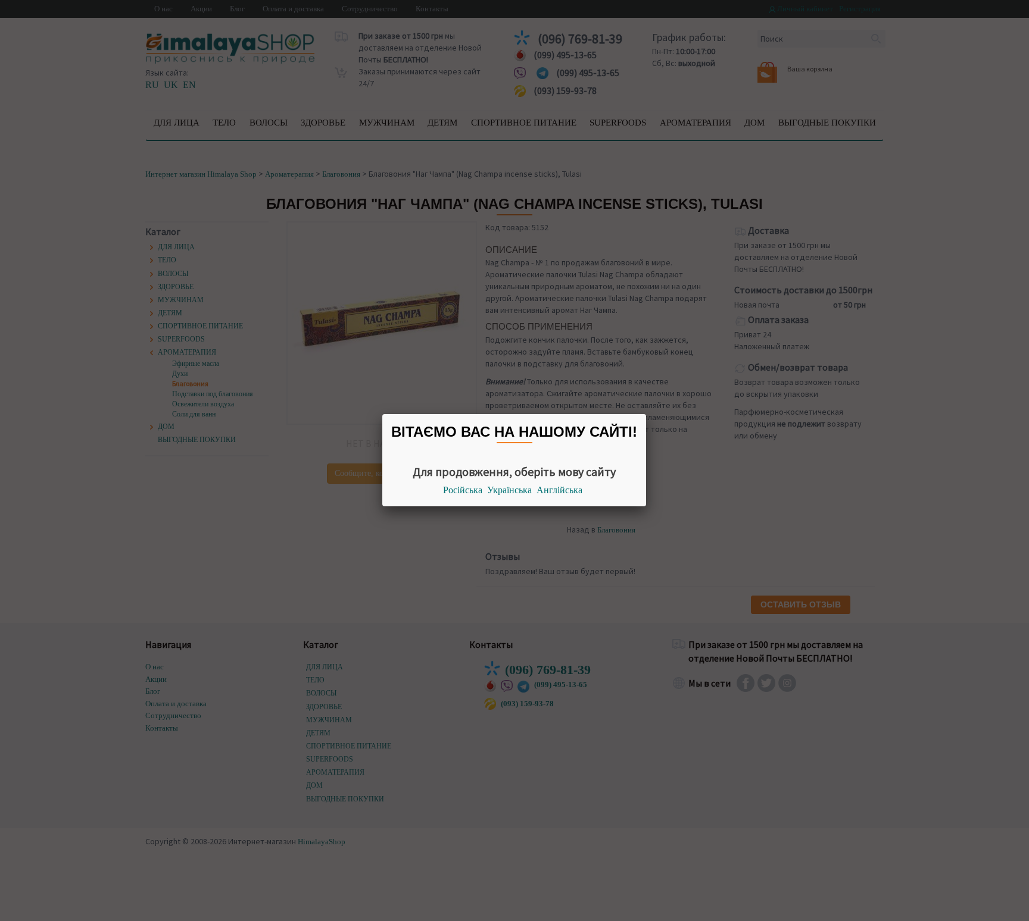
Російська (462, 490)
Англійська (559, 490)
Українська (509, 490)
